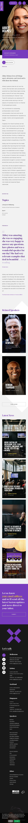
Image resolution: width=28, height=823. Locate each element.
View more (14, 404)
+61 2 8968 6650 (19, 677)
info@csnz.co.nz (16, 693)
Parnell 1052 (12, 689)
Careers (11, 778)
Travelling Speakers (14, 740)
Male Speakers (13, 745)
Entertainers (12, 757)
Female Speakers (13, 734)
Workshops (12, 764)
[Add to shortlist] (4, 62)
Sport (3, 210)
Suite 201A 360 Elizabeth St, (16, 657)
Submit (14, 614)
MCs (11, 753)
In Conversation (13, 755)
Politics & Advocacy (14, 727)
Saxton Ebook (13, 782)
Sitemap (11, 784)
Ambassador (12, 758)
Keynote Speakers (10, 53)
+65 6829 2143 (18, 709)
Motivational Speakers (15, 725)
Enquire (13, 3)
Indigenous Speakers (14, 738)
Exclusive (12, 742)
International (12, 747)
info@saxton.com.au (17, 663)
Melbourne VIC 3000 (14, 659)
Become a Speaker (14, 776)
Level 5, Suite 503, (14, 671)
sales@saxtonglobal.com (18, 711)
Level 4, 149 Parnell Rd (15, 687)
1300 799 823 (18, 661)
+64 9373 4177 (18, 691)
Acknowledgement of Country (16, 774)
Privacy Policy (13, 780)
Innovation (12, 721)
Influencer (12, 760)
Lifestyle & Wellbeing (8, 204)
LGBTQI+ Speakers (14, 743)
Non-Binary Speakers (14, 736)
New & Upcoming (13, 732)
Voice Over (12, 762)
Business (12, 719)
